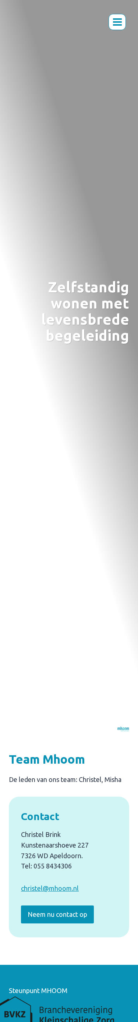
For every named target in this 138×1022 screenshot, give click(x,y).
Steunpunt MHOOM (38, 990)
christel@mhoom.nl (50, 888)
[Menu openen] (117, 22)
